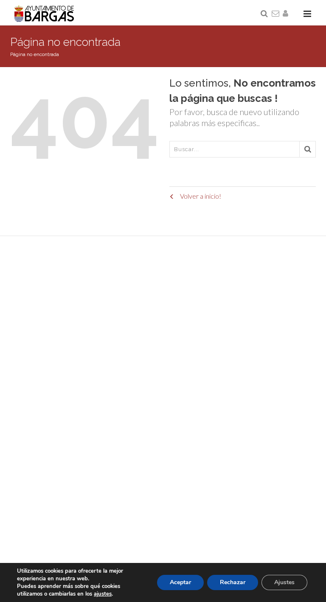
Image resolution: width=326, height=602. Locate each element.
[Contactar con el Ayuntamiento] (275, 14)
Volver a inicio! (200, 196)
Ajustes (284, 582)
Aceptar (180, 582)
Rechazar (232, 582)
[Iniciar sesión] (286, 14)
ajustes (103, 594)
